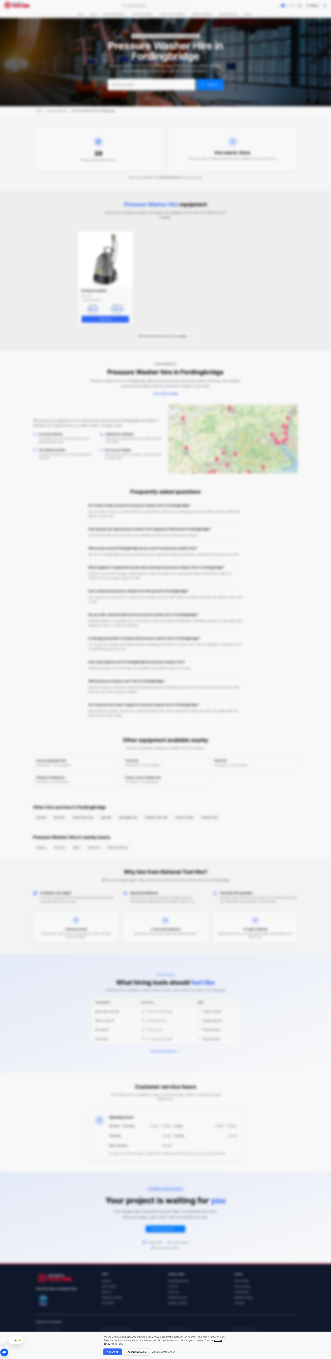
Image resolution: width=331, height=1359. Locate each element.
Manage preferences (163, 1351)
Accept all (112, 1351)
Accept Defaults (136, 1351)
